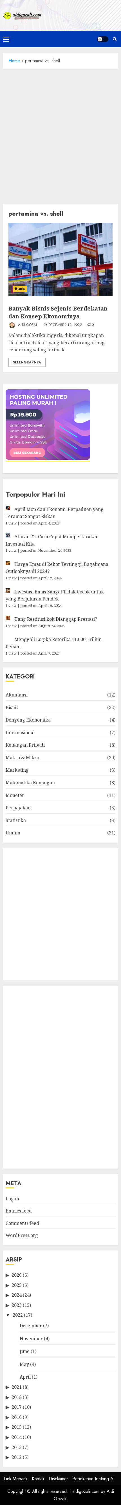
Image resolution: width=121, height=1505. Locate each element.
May (24, 1364)
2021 (17, 1387)
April (25, 1377)
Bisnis (20, 288)
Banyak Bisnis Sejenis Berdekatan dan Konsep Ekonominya (57, 312)
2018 (17, 1397)
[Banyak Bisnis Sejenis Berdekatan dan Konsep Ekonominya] (60, 259)
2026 (17, 1275)
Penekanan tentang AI (93, 1478)
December (31, 1326)
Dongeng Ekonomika (28, 720)
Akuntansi (17, 695)
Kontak (38, 1478)
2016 (17, 1417)
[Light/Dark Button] (102, 39)
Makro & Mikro (22, 757)
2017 (17, 1407)
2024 (17, 1295)
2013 (17, 1447)
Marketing (17, 770)
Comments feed (22, 1223)
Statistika (16, 820)
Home (14, 60)
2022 (18, 1315)
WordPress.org (22, 1235)
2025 (17, 1285)
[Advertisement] (60, 134)
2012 (17, 1457)
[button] (6, 39)
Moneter (15, 795)
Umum (13, 833)
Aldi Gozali (27, 324)
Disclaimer (58, 1478)
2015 (17, 1427)
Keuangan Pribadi (25, 745)
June (25, 1351)
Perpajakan (18, 808)
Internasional (20, 732)
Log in (12, 1199)
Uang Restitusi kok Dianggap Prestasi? (55, 619)
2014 (17, 1437)
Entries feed (19, 1211)
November (31, 1339)
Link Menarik (16, 1478)
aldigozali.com (85, 1491)
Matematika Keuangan (30, 783)
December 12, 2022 (65, 325)
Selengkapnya (27, 362)
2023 (17, 1305)
